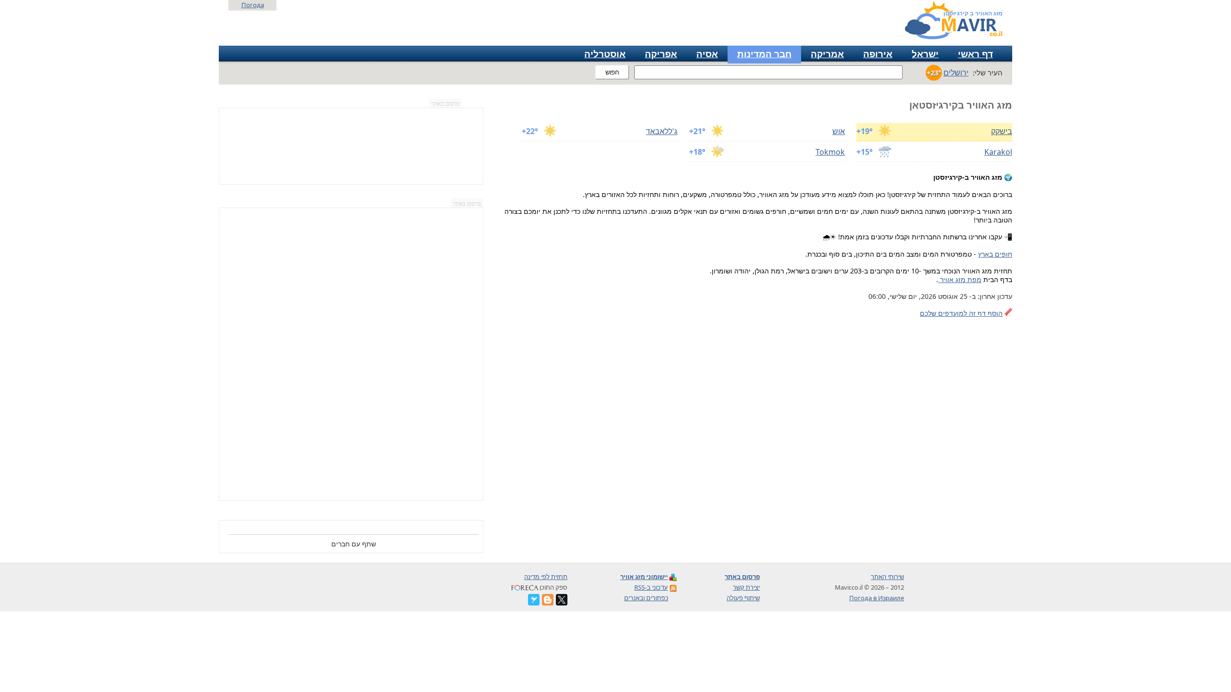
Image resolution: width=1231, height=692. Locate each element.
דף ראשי (975, 54)
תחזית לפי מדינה (545, 576)
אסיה (707, 54)
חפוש (612, 72)
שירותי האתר (887, 576)
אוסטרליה (605, 54)
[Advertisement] (351, 354)
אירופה (877, 54)
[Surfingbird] (534, 600)
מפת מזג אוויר (959, 279)
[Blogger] (547, 600)
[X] (561, 600)
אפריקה (661, 54)
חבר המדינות (764, 54)
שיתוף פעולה (743, 597)
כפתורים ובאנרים (646, 597)
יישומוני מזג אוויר (644, 576)
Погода (252, 4)
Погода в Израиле (876, 597)
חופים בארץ (995, 254)
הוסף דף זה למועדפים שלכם (961, 313)
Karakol (998, 152)
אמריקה (827, 54)
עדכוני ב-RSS (651, 587)
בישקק (1001, 131)
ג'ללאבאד (662, 131)
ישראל (925, 54)
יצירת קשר (746, 587)
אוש (838, 131)
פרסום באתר (445, 103)
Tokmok (830, 152)
